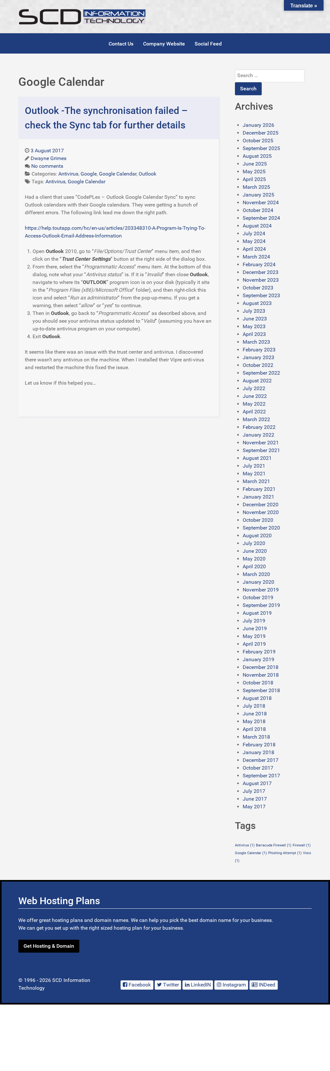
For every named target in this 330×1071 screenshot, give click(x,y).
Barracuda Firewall (273, 845)
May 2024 (254, 241)
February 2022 (259, 427)
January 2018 (258, 752)
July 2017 (254, 791)
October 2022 (258, 365)
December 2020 (260, 504)
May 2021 (254, 473)
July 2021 (254, 466)
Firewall (302, 845)
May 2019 (254, 636)
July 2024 (254, 233)
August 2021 (257, 458)
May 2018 (254, 721)
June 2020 (255, 551)
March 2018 (256, 737)
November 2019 (261, 590)
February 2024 (259, 264)
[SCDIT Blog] (82, 16)
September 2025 (261, 148)
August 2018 (257, 698)
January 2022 (258, 435)
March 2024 (256, 257)
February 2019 (259, 652)
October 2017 (258, 768)
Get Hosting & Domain (49, 946)
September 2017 (261, 776)
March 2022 (256, 419)
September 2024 (261, 218)
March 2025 (256, 187)
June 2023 (255, 319)
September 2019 (261, 605)
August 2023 (257, 303)
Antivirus (245, 845)
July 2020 (254, 543)
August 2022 (257, 381)
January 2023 (258, 357)
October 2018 (258, 683)
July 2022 (254, 388)
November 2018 (261, 675)
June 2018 (255, 714)
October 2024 (258, 210)
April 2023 (254, 334)
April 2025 (254, 179)
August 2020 (257, 535)
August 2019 (257, 613)
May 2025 (254, 171)
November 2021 (261, 443)
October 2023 (258, 288)
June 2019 (255, 628)
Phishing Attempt (285, 853)
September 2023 (261, 295)
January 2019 (258, 659)
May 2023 (254, 326)
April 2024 (254, 249)
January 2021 (258, 497)
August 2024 (257, 226)
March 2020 (256, 574)
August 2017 (257, 783)
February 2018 (259, 745)
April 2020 (254, 566)
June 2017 (255, 799)
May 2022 (254, 404)
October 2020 (258, 520)
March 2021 (256, 481)
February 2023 (259, 350)
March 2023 (256, 342)
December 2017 (260, 760)
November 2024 (261, 202)
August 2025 (257, 156)
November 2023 (261, 280)
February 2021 (259, 489)
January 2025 (258, 195)
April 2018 (254, 729)
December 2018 (260, 667)
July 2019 (254, 621)
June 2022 (255, 396)
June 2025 (255, 164)
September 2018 (261, 690)
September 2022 (261, 373)
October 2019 (258, 597)
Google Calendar (251, 853)
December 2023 (260, 272)
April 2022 (254, 412)
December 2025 (260, 133)
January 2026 (258, 125)
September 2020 (261, 528)
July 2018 (254, 706)
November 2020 (261, 512)
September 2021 (261, 450)
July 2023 (254, 311)
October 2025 (258, 140)
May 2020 (254, 559)
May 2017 (254, 806)
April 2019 (254, 644)
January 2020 (258, 582)
